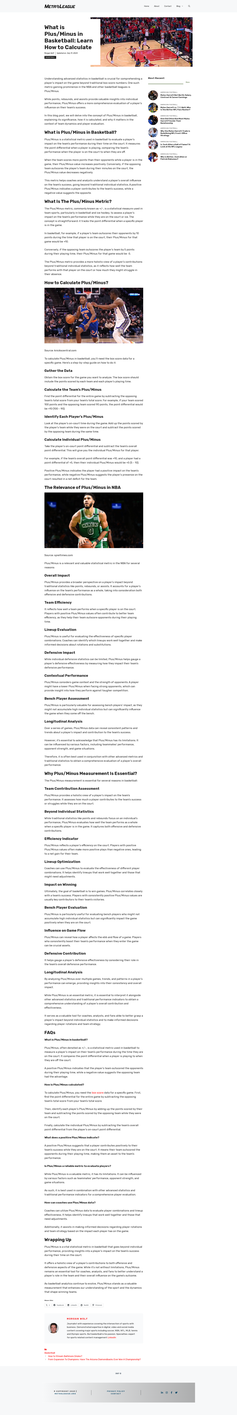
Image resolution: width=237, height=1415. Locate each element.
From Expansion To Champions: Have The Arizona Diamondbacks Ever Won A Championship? (94, 1359)
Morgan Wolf (49, 53)
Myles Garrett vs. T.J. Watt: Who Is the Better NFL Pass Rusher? (175, 108)
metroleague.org (65, 1394)
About (156, 6)
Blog (178, 6)
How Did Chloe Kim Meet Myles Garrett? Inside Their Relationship (175, 121)
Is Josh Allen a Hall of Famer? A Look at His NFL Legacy (175, 145)
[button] (189, 6)
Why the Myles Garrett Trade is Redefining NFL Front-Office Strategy (175, 133)
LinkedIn (112, 1337)
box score (98, 1092)
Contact (167, 6)
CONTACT (116, 1394)
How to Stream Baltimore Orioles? (65, 1356)
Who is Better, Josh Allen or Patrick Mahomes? (173, 158)
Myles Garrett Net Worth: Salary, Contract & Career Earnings (175, 96)
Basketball (50, 57)
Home (146, 6)
